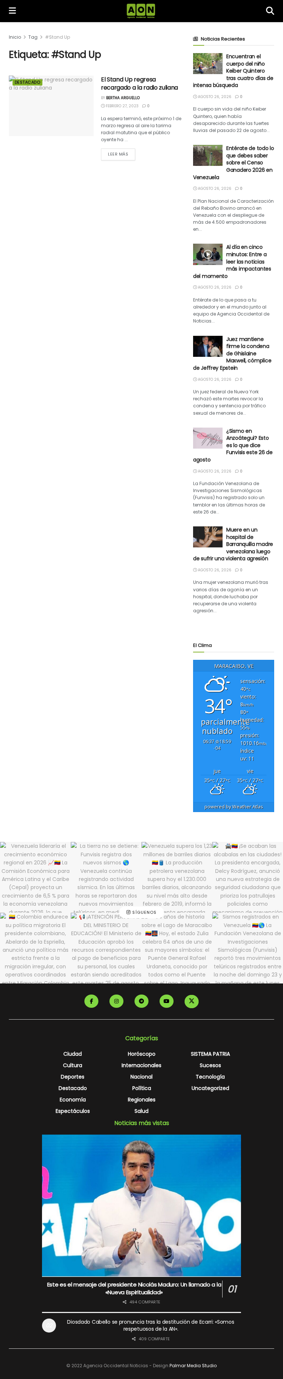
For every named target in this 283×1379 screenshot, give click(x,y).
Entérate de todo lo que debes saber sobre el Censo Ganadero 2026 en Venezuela (233, 162)
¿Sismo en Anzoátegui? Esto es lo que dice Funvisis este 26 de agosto (233, 445)
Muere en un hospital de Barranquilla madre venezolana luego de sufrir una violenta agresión (233, 544)
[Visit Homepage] (141, 11)
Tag (33, 37)
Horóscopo (142, 1054)
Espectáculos (73, 1111)
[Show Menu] (12, 11)
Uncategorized (210, 1088)
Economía (73, 1099)
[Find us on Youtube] (167, 1001)
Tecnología (210, 1076)
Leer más (121, 154)
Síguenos (144, 913)
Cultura (72, 1065)
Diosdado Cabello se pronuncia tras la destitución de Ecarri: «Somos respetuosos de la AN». (150, 1325)
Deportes (72, 1076)
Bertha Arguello (123, 98)
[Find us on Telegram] (141, 1001)
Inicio (15, 37)
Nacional (141, 1076)
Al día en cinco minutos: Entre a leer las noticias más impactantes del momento (232, 261)
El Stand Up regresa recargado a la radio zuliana (139, 83)
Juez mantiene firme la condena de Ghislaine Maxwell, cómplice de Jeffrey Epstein (232, 353)
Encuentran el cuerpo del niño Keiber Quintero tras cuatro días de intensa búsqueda (233, 71)
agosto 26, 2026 (214, 97)
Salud (141, 1111)
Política (141, 1088)
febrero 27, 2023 (122, 106)
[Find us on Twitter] (192, 1001)
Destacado (27, 82)
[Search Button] (270, 11)
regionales (142, 1099)
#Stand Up (57, 37)
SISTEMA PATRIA (210, 1054)
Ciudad (72, 1054)
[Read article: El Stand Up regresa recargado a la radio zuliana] (51, 106)
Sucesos (210, 1065)
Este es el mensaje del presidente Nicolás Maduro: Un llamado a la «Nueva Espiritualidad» (134, 1288)
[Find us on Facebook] (91, 1001)
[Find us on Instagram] (116, 1001)
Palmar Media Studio (193, 1365)
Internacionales (141, 1065)
